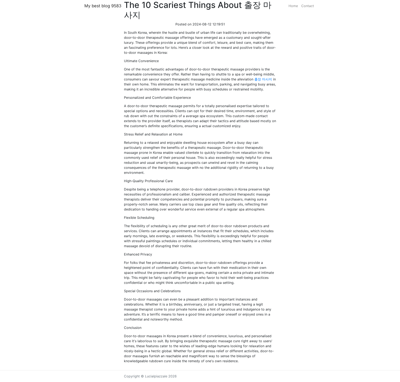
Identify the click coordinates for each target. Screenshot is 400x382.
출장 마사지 (263, 79)
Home (293, 6)
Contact (307, 6)
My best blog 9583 (102, 5)
